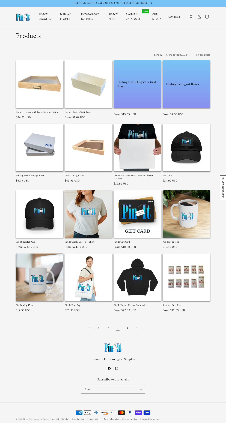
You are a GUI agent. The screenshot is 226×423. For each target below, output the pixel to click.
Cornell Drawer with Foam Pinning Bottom (37, 112)
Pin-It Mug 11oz (171, 242)
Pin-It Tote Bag (72, 305)
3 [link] (118, 328)
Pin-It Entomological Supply (36, 419)
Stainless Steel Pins (172, 305)
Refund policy (78, 419)
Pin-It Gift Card (122, 242)
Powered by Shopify (59, 419)
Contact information (149, 419)
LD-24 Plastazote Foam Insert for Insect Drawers (133, 177)
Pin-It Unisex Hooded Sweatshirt (130, 305)
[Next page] (137, 328)
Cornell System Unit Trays (78, 112)
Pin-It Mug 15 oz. (25, 305)
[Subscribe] (141, 389)
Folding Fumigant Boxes (182, 84)
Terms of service (111, 419)
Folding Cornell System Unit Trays (136, 84)
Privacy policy (93, 419)
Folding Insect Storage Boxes (30, 175)
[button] (191, 17)
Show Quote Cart (223, 187)
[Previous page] (89, 328)
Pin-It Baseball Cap (25, 242)
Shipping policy (129, 419)
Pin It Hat (168, 175)
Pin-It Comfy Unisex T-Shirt (79, 242)
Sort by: (158, 54)
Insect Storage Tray (74, 175)
